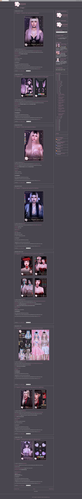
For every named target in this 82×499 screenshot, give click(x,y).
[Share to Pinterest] (30, 70)
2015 (58, 127)
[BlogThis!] (27, 70)
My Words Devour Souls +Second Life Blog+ (61, 142)
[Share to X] (28, 70)
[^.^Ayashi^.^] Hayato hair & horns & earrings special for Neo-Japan (31, 76)
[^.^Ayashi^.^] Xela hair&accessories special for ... (61, 106)
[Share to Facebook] (29, 70)
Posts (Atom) (36, 491)
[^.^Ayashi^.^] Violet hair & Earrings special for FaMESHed (29, 387)
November (59, 82)
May (58, 90)
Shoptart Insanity (60, 148)
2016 (58, 126)
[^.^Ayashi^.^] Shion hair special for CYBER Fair (63, 45)
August (59, 86)
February (59, 116)
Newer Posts (17, 488)
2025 (58, 76)
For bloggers (22, 7)
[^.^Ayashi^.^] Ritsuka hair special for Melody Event (27, 439)
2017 (58, 124)
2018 (58, 123)
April (58, 91)
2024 (58, 77)
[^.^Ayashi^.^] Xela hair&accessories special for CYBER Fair (29, 253)
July (58, 87)
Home (16, 7)
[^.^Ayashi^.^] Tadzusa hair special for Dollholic (26, 188)
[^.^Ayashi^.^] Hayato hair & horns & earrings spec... (61, 98)
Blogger (49, 497)
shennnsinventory (60, 145)
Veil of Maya (59, 150)
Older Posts (51, 488)
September (59, 85)
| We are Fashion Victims (61, 153)
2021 (58, 119)
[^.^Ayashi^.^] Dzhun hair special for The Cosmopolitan (63, 59)
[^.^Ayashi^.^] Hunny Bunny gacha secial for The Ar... (61, 108)
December (59, 81)
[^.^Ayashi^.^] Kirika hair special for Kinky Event (63, 52)
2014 (58, 128)
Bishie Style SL (59, 139)
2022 (58, 80)
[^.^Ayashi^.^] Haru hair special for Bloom (25, 127)
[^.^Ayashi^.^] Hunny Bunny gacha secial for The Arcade (29, 328)
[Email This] (26, 70)
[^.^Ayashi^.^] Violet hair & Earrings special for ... (61, 111)
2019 (58, 122)
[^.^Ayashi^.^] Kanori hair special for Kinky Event (27, 13)
